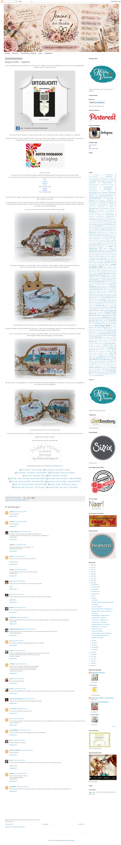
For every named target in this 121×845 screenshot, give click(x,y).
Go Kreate (91, 283)
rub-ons (97, 345)
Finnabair (104, 276)
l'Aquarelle (98, 305)
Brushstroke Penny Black (109, 233)
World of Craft (94, 374)
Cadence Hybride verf (97, 237)
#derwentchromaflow (93, 186)
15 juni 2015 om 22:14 (30, 629)
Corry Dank (12, 708)
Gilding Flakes (112, 281)
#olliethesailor (92, 209)
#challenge (100, 179)
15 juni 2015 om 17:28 (18, 594)
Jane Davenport (108, 294)
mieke (11, 581)
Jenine (40, 186)
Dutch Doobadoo (17, 500)
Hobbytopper (103, 286)
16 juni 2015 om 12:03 (21, 664)
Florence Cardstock (94, 278)
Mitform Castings (103, 320)
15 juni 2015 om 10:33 (21, 511)
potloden (96, 340)
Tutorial (90, 366)
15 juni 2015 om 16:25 (19, 581)
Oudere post (81, 824)
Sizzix (111, 353)
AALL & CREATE (97, 221)
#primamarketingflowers (94, 213)
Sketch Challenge (93, 354)
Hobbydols (111, 284)
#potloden (101, 211)
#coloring (102, 181)
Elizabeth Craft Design (108, 271)
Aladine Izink (93, 222)
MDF (103, 317)
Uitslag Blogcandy (110, 366)
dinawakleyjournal (110, 259)
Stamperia (91, 357)
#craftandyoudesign (93, 184)
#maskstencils (112, 205)
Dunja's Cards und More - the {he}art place (102, 698)
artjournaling (112, 225)
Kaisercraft (112, 297)
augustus (94, 593)
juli (93, 596)
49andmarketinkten (101, 219)
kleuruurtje (91, 303)
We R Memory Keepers (100, 370)
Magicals (100, 312)
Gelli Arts (91, 281)
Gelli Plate (98, 281)
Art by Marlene (108, 224)
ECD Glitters (91, 270)
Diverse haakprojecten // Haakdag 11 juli (102, 609)
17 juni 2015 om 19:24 (19, 760)
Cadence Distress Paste (102, 235)
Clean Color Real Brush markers (106, 241)
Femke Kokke (109, 275)
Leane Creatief (92, 308)
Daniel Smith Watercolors (100, 253)
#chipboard (106, 179)
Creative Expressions (110, 251)
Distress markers (93, 262)
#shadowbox (91, 214)
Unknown (11, 511)
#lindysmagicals (92, 203)
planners (109, 337)
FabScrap (112, 273)
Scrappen (107, 349)
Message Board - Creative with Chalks (101, 611)
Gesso (105, 281)
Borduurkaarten (93, 232)
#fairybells (105, 192)
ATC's (100, 227)
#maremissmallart (102, 205)
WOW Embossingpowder (105, 374)
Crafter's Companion (108, 248)
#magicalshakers (102, 203)
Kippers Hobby (107, 300)
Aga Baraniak (113, 221)
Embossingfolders (93, 273)
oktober (94, 589)
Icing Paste (103, 291)
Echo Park (105, 270)
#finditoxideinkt (113, 192)
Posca (90, 340)
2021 (92, 569)
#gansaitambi (102, 194)
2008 (92, 665)
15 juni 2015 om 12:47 (19, 556)
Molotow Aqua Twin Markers (98, 322)
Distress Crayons (99, 261)
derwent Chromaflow (105, 254)
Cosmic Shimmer (108, 244)
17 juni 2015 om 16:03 (27, 750)
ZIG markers (98, 375)
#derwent (112, 184)
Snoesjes (112, 354)
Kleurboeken (94, 302)
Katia (90, 299)
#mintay (90, 206)
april (93, 642)
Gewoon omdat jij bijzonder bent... (100, 635)
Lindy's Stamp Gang (111, 310)
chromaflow (113, 240)
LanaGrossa (108, 305)
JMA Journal (97, 297)
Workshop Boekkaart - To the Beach (101, 624)
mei (93, 640)
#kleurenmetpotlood (93, 202)
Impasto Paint (111, 291)
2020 (92, 571)
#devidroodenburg (93, 189)
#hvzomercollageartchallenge (106, 195)
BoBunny (113, 230)
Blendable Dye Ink (112, 229)
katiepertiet (95, 299)
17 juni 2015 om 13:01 (25, 730)
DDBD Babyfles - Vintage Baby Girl (101, 615)
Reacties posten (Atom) (19, 827)
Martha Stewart (112, 315)
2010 (92, 661)
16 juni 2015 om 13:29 (20, 688)
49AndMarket (92, 219)
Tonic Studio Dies (101, 364)
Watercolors (105, 369)
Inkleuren (98, 292)
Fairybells (101, 275)
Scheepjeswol (92, 346)
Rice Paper (108, 343)
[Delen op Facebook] (32, 498)
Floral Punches (113, 276)
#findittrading (93, 194)
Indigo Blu (91, 292)
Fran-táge (93, 280)
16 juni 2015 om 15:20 (29, 698)
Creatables (113, 250)
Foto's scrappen (112, 278)
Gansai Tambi (105, 280)
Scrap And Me (94, 348)
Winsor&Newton (95, 372)
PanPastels (103, 333)
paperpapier (12, 786)
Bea (10, 594)
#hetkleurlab (91, 195)
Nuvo (105, 329)
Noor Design (100, 326)
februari (94, 647)
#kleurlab (102, 202)
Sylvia (11, 760)
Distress (91, 261)
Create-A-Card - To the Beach (99, 622)
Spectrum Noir (92, 356)
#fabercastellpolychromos (95, 192)
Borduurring (104, 232)
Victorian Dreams (104, 367)
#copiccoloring (110, 181)
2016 (92, 580)
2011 (92, 659)
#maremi (112, 203)
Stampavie (101, 356)
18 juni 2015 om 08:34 (22, 786)
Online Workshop (111, 332)
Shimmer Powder (93, 353)
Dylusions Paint (107, 268)
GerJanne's (94, 685)
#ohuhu (111, 206)
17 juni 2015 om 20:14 (21, 773)
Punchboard (91, 343)
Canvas (101, 238)
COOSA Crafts (111, 243)
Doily (91, 265)
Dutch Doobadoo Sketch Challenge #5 (102, 633)
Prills (110, 340)
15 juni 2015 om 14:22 (20, 569)
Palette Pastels (94, 333)
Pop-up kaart (112, 338)
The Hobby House (112, 361)
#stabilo (100, 214)
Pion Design (95, 337)
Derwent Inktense (100, 256)
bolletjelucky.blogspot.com (16, 629)
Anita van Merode (14, 531)
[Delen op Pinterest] (34, 498)
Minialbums (108, 318)
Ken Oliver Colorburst (111, 299)
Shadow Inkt (94, 351)
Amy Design (109, 222)
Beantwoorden (13, 516)
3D (106, 218)
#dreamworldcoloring (93, 190)
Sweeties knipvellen (101, 361)
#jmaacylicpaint (109, 198)
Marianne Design (111, 313)
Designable (113, 257)
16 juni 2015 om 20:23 (18, 718)
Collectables (91, 243)
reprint (102, 343)
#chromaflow (113, 179)
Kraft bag (98, 303)
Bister (103, 229)
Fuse (99, 279)
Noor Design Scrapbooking (101, 327)
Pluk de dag (95, 613)
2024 (92, 567)
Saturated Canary (108, 345)
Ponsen (105, 338)
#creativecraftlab (103, 184)
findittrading (97, 276)
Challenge (107, 240)
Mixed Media (112, 320)
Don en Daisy (98, 265)
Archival (100, 224)
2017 (92, 578)
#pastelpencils (111, 209)
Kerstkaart (93, 300)
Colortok (104, 243)
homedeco (104, 289)
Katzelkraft (102, 299)
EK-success (112, 270)
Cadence (91, 235)
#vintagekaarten (100, 216)
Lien (10, 718)
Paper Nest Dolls (112, 333)
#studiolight (91, 216)
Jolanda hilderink (14, 730)
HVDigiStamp (112, 289)
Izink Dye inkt (99, 294)
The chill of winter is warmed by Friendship (103, 602)
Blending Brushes (95, 230)
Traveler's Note (111, 364)
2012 (92, 656)
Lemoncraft (100, 308)
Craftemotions (93, 248)
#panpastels (101, 209)
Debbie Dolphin (95, 714)
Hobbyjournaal (93, 286)
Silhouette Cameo (103, 353)
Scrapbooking (92, 349)
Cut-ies (90, 253)
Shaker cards (111, 351)
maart (93, 645)
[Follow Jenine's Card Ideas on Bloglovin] (97, 103)
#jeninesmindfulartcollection (95, 198)
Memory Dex (112, 317)
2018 (92, 576)
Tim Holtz (101, 362)
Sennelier (113, 349)
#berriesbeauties (103, 178)
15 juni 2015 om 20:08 (22, 617)
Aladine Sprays (101, 222)
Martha (11, 556)
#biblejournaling (112, 178)
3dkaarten (112, 217)
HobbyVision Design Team (103, 287)
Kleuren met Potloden (104, 302)
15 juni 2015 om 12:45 (20, 544)
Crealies (11, 500)
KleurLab (113, 302)
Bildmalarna (97, 229)
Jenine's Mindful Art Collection (103, 296)
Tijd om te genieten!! (97, 606)
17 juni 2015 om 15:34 (19, 740)
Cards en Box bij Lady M (15, 698)
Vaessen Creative (93, 367)
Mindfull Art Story (100, 318)
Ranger (97, 343)
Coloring (98, 243)
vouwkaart (98, 369)
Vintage (112, 367)
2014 (92, 652)
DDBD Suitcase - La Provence (99, 626)
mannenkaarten (100, 313)
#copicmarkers (92, 182)
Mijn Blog (7, 53)
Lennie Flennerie (108, 308)
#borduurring (93, 179)
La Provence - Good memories (99, 620)
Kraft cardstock (106, 303)
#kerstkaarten (111, 200)
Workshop (113, 372)
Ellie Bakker (12, 617)
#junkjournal (101, 200)
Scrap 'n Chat (113, 346)
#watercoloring (110, 216)
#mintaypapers (101, 206)
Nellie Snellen (111, 322)
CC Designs (100, 240)
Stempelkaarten (99, 358)
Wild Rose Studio (111, 370)
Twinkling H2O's (99, 366)
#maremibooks (92, 205)
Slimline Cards (103, 354)
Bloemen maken (104, 230)
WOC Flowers (105, 372)
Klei (115, 300)
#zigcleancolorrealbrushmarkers (96, 217)
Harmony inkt (104, 284)
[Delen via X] (31, 498)
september (95, 591)
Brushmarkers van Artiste (95, 233)
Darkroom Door (111, 253)
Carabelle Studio (108, 238)
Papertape (99, 335)
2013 (92, 654)
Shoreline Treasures (97, 629)
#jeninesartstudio (110, 197)
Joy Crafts (104, 297)
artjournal (105, 225)
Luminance (93, 312)
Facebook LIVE (93, 275)
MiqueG (11, 607)
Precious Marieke (103, 340)
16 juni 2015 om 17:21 (22, 708)
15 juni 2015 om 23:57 (19, 650)
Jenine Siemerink (93, 145)
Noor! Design (99, 329)
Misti (97, 320)
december (94, 584)
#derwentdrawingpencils (108, 186)
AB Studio (106, 221)
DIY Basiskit (113, 262)
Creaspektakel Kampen (103, 250)
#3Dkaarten (97, 174)
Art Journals (96, 226)
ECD (114, 268)
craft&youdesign (100, 246)
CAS (95, 240)
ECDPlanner (98, 270)
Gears (113, 279)
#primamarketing (110, 211)
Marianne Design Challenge (99, 315)
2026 (92, 565)
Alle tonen (114, 726)
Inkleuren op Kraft (107, 292)
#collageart (94, 181)
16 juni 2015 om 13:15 (18, 678)
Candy (95, 238)
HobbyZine (113, 287)
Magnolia (107, 312)
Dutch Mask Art (97, 268)
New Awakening (112, 323)
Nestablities (97, 323)
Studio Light (24, 500)
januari (94, 649)
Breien (112, 232)
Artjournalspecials (93, 227)
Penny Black (113, 335)
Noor (92, 325)
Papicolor (106, 335)
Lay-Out (96, 307)
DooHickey (107, 265)
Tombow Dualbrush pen (111, 362)
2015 (92, 583)
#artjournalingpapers (93, 178)
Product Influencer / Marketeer (28, 53)
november (94, 587)
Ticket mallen (94, 362)
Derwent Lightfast (111, 256)
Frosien (11, 688)
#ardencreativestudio (93, 176)
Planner (103, 337)
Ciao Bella (93, 241)
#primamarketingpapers (108, 213)
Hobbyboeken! (48, 53)
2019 (92, 574)
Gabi (10, 678)
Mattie (99, 317)
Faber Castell (103, 273)
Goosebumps (98, 283)
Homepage (45, 824)
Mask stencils (93, 317)
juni (93, 598)
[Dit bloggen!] (29, 498)
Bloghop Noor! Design (97, 637)
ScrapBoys (100, 349)
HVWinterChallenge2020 (94, 291)
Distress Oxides (103, 262)
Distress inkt (109, 261)
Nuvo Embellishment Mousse (100, 330)
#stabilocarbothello (109, 214)
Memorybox (91, 318)
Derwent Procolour (93, 257)
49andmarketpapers (111, 219)
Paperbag (93, 335)
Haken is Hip (95, 284)
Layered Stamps (104, 307)
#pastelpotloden (92, 211)
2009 (92, 663)
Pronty (112, 341)
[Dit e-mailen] (27, 498)
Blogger (72, 840)
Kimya (98, 300)
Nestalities (105, 323)
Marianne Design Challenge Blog (99, 702)
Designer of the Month (97, 259)
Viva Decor (91, 369)
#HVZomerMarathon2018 (95, 197)
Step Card (108, 357)
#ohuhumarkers (106, 208)
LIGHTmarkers (100, 310)
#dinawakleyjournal (108, 189)
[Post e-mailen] (24, 497)
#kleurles (111, 202)
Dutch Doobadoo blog (45, 192)
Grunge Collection (107, 283)
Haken (40, 53)
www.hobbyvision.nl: (57, 466)
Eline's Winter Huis (94, 271)
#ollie (113, 208)
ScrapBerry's (110, 348)
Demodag (91, 254)
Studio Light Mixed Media (103, 359)
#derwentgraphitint (93, 187)
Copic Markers (92, 245)
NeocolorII (91, 323)
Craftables (110, 246)
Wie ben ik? (15, 53)
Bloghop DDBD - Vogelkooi (99, 617)
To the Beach (95, 604)
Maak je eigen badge (93, 148)
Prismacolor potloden (103, 341)
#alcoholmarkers (109, 174)
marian (11, 650)
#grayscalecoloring (111, 194)
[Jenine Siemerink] (89, 147)
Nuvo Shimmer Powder (100, 332)
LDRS (111, 307)
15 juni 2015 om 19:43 (20, 607)
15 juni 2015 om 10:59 (25, 531)
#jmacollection (92, 200)
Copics (100, 244)
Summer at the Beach (97, 631)
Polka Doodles (97, 338)
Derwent (97, 254)
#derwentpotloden (108, 187)
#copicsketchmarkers (107, 182)
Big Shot (91, 229)
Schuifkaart (105, 346)
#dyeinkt (109, 190)
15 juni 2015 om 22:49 (17, 640)
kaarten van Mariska (15, 750)
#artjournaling (109, 176)
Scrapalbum (102, 348)
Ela (10, 640)
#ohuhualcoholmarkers (94, 208)
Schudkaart (99, 346)
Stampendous (111, 356)
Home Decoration (95, 289)
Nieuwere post (9, 824)
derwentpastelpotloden (104, 257)
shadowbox (102, 351)
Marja (10, 740)
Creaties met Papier (96, 251)
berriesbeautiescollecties (109, 227)
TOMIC (92, 364)
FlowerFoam (104, 278)
